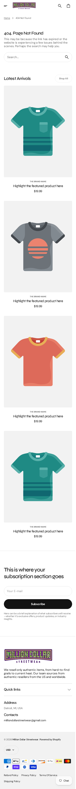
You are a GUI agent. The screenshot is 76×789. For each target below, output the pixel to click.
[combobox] (31, 57)
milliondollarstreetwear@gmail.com (25, 720)
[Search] (64, 57)
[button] (8, 6)
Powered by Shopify (50, 739)
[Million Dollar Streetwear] (24, 6)
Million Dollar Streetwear (25, 739)
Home (7, 18)
